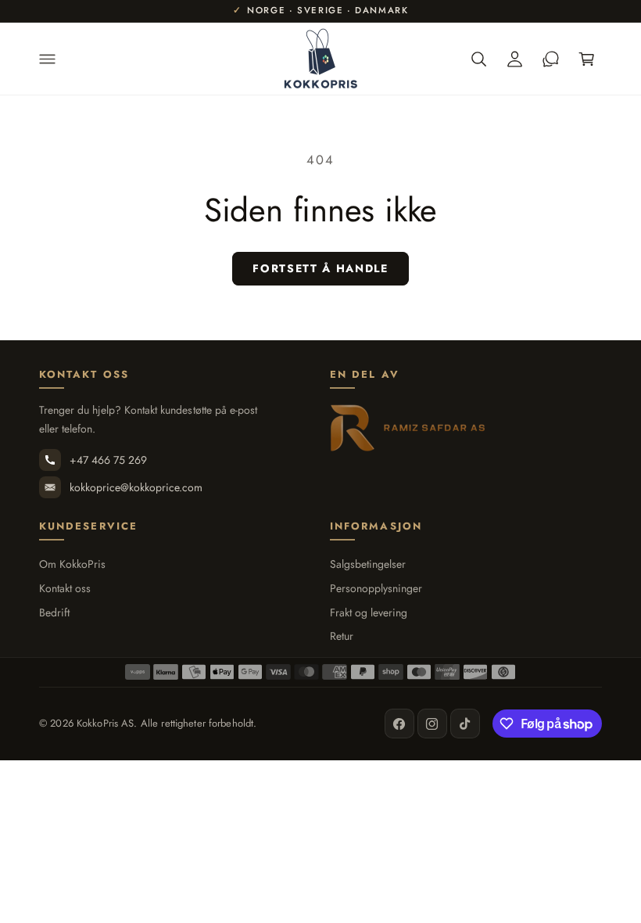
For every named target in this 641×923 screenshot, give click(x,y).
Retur (341, 636)
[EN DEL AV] (408, 428)
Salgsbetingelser (368, 564)
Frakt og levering (368, 612)
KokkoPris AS (105, 723)
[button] (47, 58)
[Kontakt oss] (550, 58)
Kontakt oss (65, 588)
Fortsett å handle (320, 268)
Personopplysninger (376, 588)
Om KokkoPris (72, 564)
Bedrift (54, 612)
